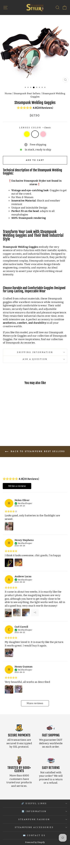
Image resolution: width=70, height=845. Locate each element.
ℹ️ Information (34, 811)
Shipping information (35, 352)
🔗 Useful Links (34, 803)
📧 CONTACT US (34, 835)
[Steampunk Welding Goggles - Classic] (15, 426)
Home (8, 93)
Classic (35, 134)
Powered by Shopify (35, 842)
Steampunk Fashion (34, 819)
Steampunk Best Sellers (27, 93)
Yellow (26, 134)
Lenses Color (35, 127)
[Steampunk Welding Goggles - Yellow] (11, 426)
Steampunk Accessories (20, 342)
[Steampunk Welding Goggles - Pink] (19, 426)
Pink (43, 134)
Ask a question (35, 359)
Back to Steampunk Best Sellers (37, 451)
